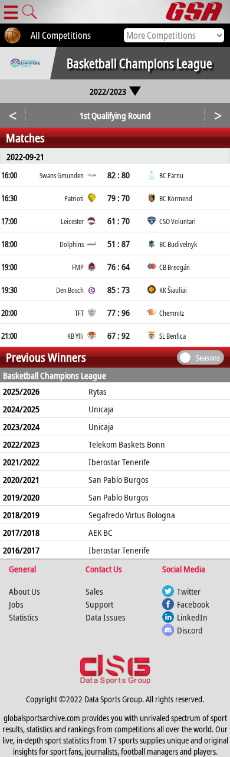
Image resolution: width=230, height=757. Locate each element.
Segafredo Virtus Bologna (131, 515)
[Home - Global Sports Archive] (198, 12)
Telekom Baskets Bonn (126, 444)
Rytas (97, 391)
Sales (94, 591)
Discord (190, 630)
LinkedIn (192, 617)
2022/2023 (108, 91)
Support (99, 604)
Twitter (189, 591)
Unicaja (101, 409)
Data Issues (106, 617)
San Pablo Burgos (118, 479)
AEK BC (100, 532)
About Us (24, 591)
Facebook (193, 604)
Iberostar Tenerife (119, 462)
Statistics (23, 617)
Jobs (16, 604)
